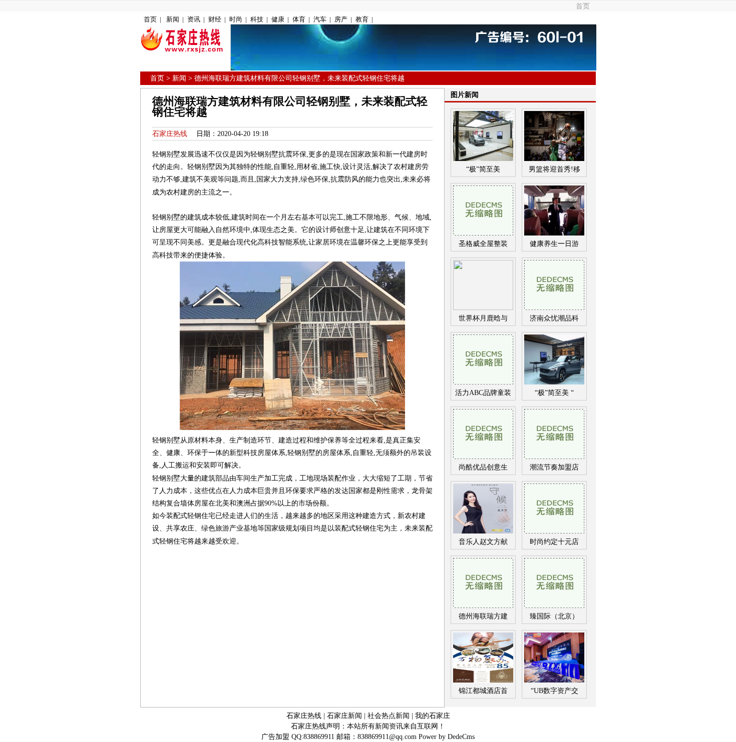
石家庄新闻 (344, 716)
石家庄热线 (169, 134)
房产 (340, 19)
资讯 (193, 19)
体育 (298, 19)
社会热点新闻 (388, 716)
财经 (214, 19)
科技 (256, 19)
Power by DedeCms (447, 736)
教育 (362, 19)
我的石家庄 (432, 716)
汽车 (319, 19)
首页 (583, 6)
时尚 (235, 19)
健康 (277, 19)
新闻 (172, 19)
